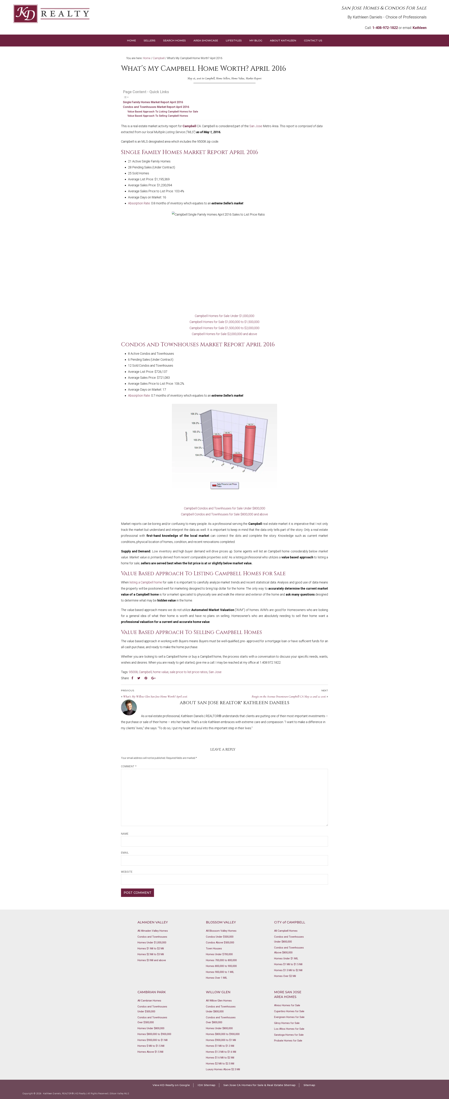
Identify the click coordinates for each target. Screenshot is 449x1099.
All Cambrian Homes (149, 1000)
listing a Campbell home (145, 582)
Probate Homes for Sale (288, 1040)
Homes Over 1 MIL (216, 977)
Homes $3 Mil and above (152, 960)
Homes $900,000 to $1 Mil (152, 1040)
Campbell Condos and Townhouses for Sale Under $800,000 (224, 508)
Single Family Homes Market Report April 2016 (153, 102)
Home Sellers (223, 78)
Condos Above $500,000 (220, 942)
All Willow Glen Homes (219, 1000)
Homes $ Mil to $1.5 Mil (151, 1045)
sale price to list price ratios (188, 672)
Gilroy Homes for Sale (287, 1023)
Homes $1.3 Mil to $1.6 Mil (221, 1051)
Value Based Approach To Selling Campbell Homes (158, 115)
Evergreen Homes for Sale (289, 1017)
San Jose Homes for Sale (119, 14)
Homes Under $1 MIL (286, 958)
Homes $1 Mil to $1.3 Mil (220, 1045)
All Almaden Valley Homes (153, 930)
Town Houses (214, 948)
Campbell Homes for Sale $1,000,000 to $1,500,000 (224, 322)
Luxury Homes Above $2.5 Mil (223, 1069)
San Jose (255, 126)
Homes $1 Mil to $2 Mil (151, 948)
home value (161, 672)
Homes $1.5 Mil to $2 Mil (288, 970)
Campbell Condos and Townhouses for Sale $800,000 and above (224, 514)
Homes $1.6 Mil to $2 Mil (220, 1057)
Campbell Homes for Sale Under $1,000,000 (224, 316)
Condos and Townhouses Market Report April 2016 (156, 107)
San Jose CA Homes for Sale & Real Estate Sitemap (259, 1085)
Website (127, 871)
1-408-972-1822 (385, 28)
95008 (133, 672)
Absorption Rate (139, 203)
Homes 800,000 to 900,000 (221, 966)
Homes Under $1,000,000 (152, 942)
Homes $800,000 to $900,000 (154, 1034)
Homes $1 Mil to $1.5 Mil (288, 964)
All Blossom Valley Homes (221, 930)
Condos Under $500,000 (219, 936)
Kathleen (420, 28)
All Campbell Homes (285, 930)
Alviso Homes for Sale (287, 1005)
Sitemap (309, 1085)
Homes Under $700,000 (219, 954)
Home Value (237, 78)
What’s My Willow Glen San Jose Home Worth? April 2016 (155, 696)
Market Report (254, 78)
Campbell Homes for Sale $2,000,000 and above (224, 334)
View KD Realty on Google (171, 1085)
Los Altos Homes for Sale (289, 1028)
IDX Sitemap (206, 1085)
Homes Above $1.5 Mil (150, 1051)
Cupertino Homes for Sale (289, 1011)
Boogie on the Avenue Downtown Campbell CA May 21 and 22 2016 (289, 696)
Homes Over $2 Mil (285, 976)
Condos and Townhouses (152, 936)
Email (125, 852)
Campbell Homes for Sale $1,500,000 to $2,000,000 (224, 328)
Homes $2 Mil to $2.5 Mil (220, 1063)
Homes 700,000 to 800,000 (221, 960)
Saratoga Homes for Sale (289, 1034)
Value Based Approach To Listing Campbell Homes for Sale (163, 111)
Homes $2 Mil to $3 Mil (151, 954)
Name (125, 833)
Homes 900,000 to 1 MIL (220, 972)
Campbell (210, 78)
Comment (129, 766)
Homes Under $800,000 (151, 1028)
